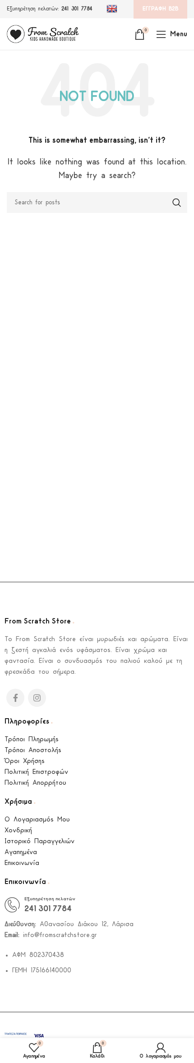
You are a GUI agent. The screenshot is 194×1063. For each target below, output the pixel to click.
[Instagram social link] (37, 698)
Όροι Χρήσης (25, 761)
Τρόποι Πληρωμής (32, 739)
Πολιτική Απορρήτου (35, 783)
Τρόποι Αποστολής (33, 750)
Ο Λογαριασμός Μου (37, 820)
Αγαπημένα (21, 852)
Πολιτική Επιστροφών (36, 772)
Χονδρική (18, 830)
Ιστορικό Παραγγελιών (39, 841)
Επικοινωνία (22, 863)
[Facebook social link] (15, 698)
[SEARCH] (176, 202)
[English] (113, 9)
